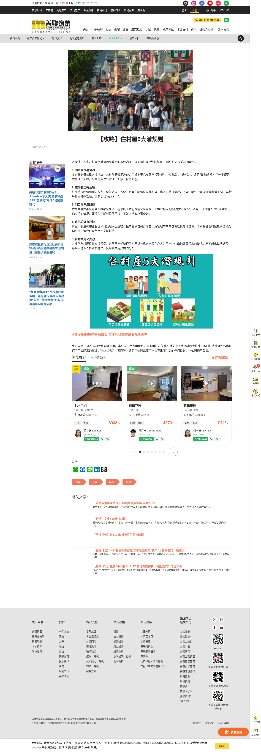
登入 (184, 10)
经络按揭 (185, 681)
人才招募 (37, 646)
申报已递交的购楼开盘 (153, 666)
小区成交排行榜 (122, 656)
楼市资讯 (146, 641)
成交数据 (118, 651)
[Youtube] (221, 628)
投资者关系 (38, 636)
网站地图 (37, 651)
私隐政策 (209, 723)
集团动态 (37, 641)
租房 (61, 666)
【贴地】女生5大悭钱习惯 (109, 518)
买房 (61, 636)
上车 (61, 641)
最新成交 (118, 641)
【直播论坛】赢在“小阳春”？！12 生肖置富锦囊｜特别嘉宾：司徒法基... (138, 566)
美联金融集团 (187, 656)
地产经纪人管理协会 (152, 661)
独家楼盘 (64, 661)
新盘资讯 (57, 38)
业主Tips (114, 38)
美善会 (144, 656)
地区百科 (118, 661)
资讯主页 (15, 38)
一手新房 (64, 631)
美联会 (141, 10)
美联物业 (185, 631)
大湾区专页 (147, 636)
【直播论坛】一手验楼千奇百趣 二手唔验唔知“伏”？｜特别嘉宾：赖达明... (140, 550)
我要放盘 (236, 732)
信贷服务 (129, 10)
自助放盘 (91, 631)
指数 (115, 631)
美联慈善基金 (148, 651)
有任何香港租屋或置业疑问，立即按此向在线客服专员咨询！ (110, 334)
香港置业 (185, 676)
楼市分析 (134, 38)
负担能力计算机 (95, 661)
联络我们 (91, 651)
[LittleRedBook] (218, 658)
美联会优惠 (153, 38)
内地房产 (61, 10)
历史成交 (118, 646)
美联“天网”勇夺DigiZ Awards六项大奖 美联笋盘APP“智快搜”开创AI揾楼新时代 (46, 198)
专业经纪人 (92, 636)
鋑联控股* (185, 636)
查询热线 (91, 646)
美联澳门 (185, 651)
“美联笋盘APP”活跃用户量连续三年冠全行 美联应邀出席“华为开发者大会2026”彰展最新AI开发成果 (46, 298)
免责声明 (197, 723)
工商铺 (49, 10)
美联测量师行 (187, 671)
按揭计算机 (92, 656)
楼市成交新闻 (34, 38)
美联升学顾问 (187, 666)
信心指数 (118, 636)
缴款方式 (91, 671)
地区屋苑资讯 (76, 38)
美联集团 (37, 10)
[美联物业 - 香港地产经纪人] (51, 26)
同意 (222, 746)
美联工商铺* (186, 641)
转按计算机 (92, 666)
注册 (194, 10)
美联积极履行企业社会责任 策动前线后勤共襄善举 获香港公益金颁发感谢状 (46, 248)
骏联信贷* (185, 696)
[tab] (79, 357)
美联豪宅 (64, 656)
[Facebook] (214, 628)
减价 (61, 646)
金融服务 (88, 10)
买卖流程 (64, 676)
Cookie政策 (88, 747)
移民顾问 (102, 10)
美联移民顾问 (187, 661)
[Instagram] (221, 620)
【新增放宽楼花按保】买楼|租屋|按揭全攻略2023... (125, 503)
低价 (61, 651)
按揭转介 (115, 10)
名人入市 (97, 38)
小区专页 (146, 631)
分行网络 (91, 641)
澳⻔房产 (75, 10)
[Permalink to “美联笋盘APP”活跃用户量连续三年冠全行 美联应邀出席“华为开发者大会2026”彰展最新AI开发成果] (47, 277)
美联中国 (185, 646)
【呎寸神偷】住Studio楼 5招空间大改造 (118, 534)
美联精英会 (147, 646)
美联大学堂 (186, 691)
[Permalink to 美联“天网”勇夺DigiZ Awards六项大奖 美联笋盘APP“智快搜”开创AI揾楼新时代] (47, 178)
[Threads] (214, 620)
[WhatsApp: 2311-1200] (226, 3)
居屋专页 (64, 671)
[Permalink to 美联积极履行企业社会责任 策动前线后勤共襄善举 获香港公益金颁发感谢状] (47, 229)
